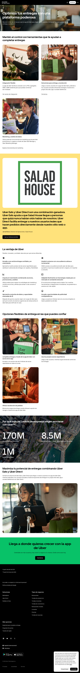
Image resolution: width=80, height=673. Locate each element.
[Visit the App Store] (18, 654)
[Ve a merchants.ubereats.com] (6, 2)
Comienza (72, 2)
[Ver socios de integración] (20, 63)
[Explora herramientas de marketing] (20, 116)
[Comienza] (59, 63)
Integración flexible (8, 83)
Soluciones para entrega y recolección (54, 83)
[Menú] (77, 2)
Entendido (74, 669)
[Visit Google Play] (8, 654)
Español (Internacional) (10, 645)
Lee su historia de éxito (11, 237)
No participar (64, 669)
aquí (71, 664)
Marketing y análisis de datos (12, 137)
